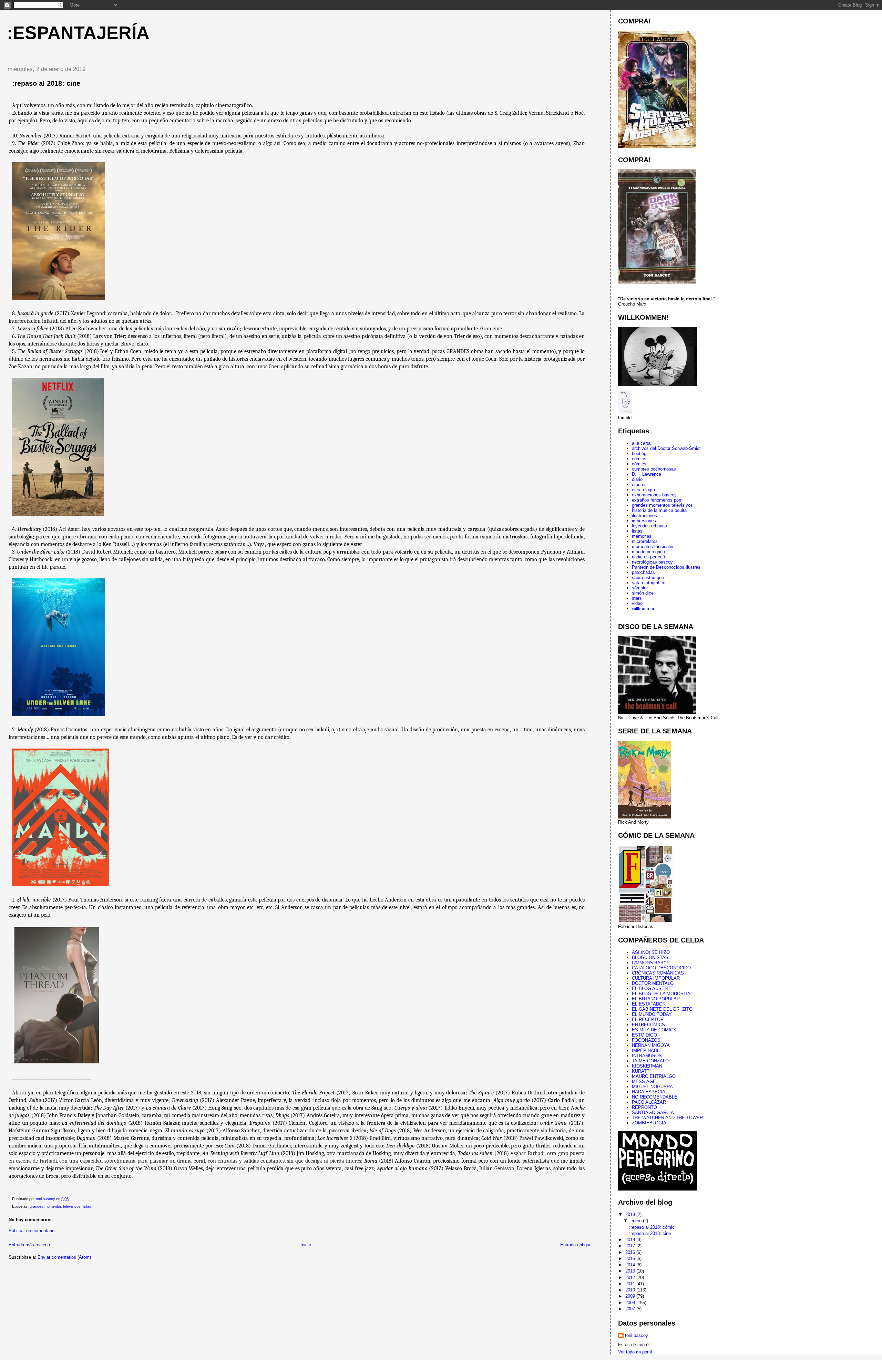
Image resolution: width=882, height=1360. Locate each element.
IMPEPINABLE (647, 1050)
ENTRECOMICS (648, 1024)
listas (87, 1206)
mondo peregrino (648, 551)
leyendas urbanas (649, 525)
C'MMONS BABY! (650, 962)
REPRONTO (644, 1107)
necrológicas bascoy (652, 562)
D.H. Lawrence (646, 474)
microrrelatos (645, 541)
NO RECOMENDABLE (654, 1097)
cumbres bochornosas (654, 469)
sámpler (640, 587)
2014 (630, 1264)
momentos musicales (653, 546)
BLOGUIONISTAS (650, 957)
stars (637, 598)
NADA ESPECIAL (650, 1091)
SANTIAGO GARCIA (653, 1112)
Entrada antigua (576, 1244)
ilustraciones (644, 515)
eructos (639, 484)
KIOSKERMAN (647, 1066)
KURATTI (641, 1071)
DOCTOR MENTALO (653, 983)
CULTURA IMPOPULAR (656, 978)
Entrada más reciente (30, 1244)
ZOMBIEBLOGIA (649, 1122)
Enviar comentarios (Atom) (64, 1257)
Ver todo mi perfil (635, 1351)
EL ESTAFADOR (649, 1004)
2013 (630, 1271)
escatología (643, 489)
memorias (642, 536)
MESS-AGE (644, 1081)
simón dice (643, 593)
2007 (630, 1308)
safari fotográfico (648, 582)
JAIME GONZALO (650, 1060)
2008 (630, 1302)
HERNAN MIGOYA (651, 1045)
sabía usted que (648, 577)
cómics (639, 463)
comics (639, 458)
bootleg (639, 453)
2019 (630, 1214)
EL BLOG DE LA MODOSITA (661, 993)
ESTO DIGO (644, 1035)
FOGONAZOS (646, 1040)
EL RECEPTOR (648, 1019)
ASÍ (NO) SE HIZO (651, 952)
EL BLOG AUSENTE (653, 988)
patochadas (643, 572)
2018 (630, 1239)
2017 (630, 1245)
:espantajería (78, 33)
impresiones (644, 520)
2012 (630, 1277)
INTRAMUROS (647, 1055)
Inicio (305, 1244)
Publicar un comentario (31, 1230)
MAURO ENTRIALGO (654, 1076)
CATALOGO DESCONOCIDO (661, 967)
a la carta (641, 443)
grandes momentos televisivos (55, 1206)
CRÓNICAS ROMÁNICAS (658, 973)
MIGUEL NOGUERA (652, 1086)
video (637, 603)
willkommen (643, 608)
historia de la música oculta (659, 510)
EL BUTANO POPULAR (656, 998)
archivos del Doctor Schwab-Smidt (666, 448)
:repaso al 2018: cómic (652, 1227)
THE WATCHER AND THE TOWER (667, 1117)
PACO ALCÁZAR (649, 1102)
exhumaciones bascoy (654, 494)
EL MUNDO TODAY (652, 1014)
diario (637, 479)
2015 (630, 1258)
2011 (630, 1283)
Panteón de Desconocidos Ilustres (666, 567)
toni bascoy (636, 1335)
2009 (630, 1296)
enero (636, 1220)
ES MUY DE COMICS (654, 1029)
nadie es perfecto (649, 556)
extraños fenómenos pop (656, 500)
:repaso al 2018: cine (650, 1233)
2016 (630, 1252)
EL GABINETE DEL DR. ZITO (662, 1009)
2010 (630, 1289)
